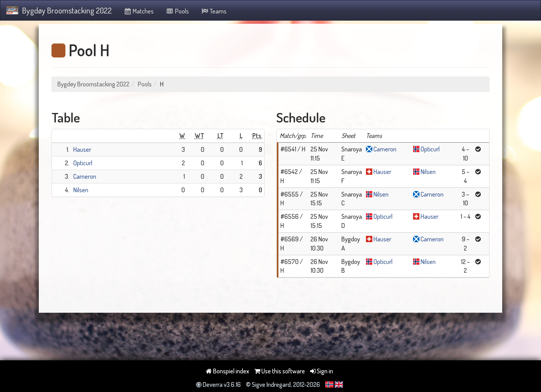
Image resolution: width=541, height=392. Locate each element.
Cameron (84, 176)
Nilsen (80, 190)
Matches (142, 11)
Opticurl (82, 163)
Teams (218, 11)
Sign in (324, 371)
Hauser (82, 149)
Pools (181, 11)
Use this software (282, 371)
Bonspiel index (230, 371)
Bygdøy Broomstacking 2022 (67, 10)
